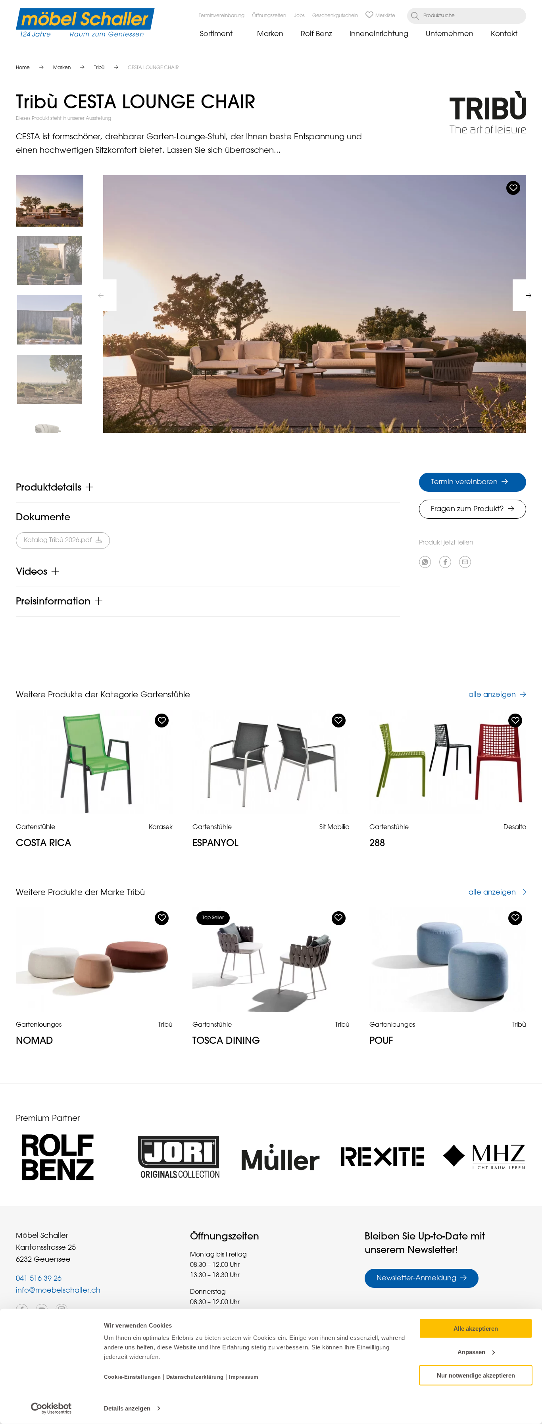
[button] (49, 201)
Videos (31, 572)
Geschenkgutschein (335, 15)
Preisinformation (53, 601)
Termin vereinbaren (464, 482)
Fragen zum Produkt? (467, 509)
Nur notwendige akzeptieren (476, 1375)
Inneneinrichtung (379, 34)
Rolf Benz (316, 34)
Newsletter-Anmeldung (416, 1278)
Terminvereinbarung (221, 15)
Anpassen (471, 1352)
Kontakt (504, 34)
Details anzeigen (127, 1408)
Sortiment (216, 34)
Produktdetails (48, 488)
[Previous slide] (101, 295)
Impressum (244, 1377)
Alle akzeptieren (476, 1328)
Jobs (299, 15)
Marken (270, 34)
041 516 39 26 (39, 1278)
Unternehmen (449, 34)
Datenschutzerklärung (195, 1377)
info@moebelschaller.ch (58, 1290)
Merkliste (385, 15)
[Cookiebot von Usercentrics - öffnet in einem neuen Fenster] (51, 1408)
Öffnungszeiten (269, 15)
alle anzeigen (492, 695)
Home (23, 67)
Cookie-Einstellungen (133, 1377)
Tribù (99, 67)
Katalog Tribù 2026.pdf (58, 540)
